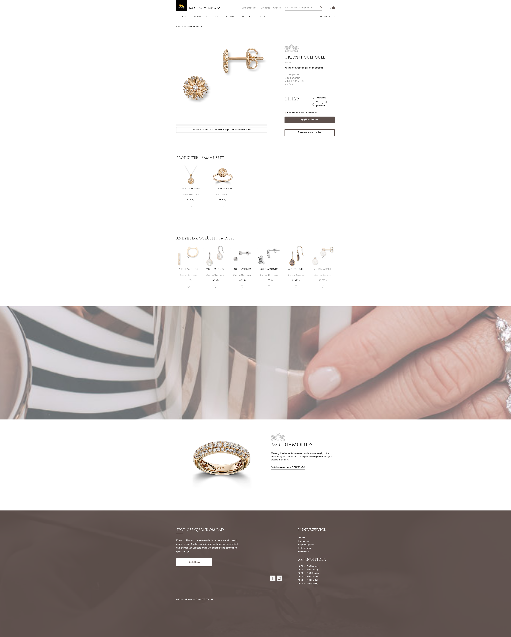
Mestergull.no (184, 599)
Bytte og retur (304, 548)
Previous (188, 268)
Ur (216, 17)
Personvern (303, 552)
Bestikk (246, 17)
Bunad (230, 17)
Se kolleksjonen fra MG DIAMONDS (288, 468)
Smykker (181, 17)
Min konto (265, 8)
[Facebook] (272, 578)
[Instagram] (279, 578)
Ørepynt (185, 26)
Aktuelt (263, 17)
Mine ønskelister (249, 8)
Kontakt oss (327, 17)
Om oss (277, 8)
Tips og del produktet (321, 104)
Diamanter (200, 17)
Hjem (178, 26)
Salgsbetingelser (306, 545)
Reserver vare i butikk (309, 132)
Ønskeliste (321, 98)
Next (322, 268)
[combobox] (303, 8)
